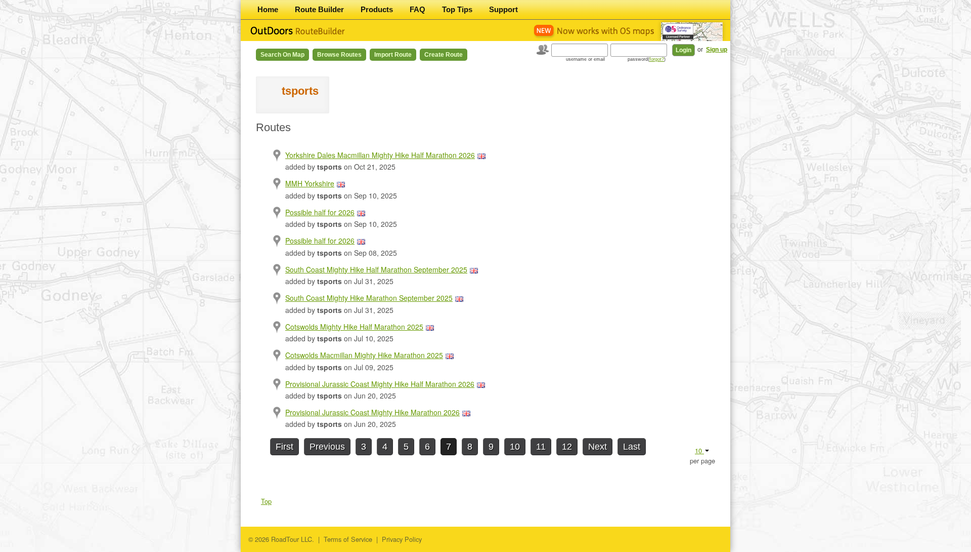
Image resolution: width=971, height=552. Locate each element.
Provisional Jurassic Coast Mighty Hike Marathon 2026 (372, 412)
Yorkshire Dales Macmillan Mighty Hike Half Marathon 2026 (380, 155)
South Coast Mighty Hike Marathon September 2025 (369, 298)
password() (647, 59)
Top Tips (457, 9)
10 (515, 447)
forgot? (656, 59)
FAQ (417, 9)
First (284, 447)
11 (541, 447)
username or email (585, 59)
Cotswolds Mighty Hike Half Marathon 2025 (354, 327)
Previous (327, 447)
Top (266, 501)
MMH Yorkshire (309, 183)
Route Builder (319, 9)
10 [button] (699, 450)
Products (377, 9)
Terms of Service (348, 539)
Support (503, 9)
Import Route (393, 54)
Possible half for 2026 (320, 212)
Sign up (716, 49)
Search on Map (282, 54)
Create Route (443, 54)
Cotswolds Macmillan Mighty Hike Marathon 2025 (364, 355)
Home (267, 9)
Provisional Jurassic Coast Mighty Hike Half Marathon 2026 (379, 384)
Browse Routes (339, 54)
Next (597, 447)
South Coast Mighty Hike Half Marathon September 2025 (376, 269)
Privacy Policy (402, 539)
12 (567, 447)
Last (631, 447)
